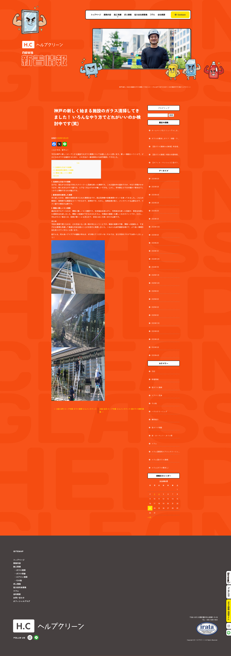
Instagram (228, 626)
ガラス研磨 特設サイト (228, 611)
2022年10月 (156, 283)
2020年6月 (155, 339)
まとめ (56, 176)
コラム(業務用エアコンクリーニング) (166, 451)
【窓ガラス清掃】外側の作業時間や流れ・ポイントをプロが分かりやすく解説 (166, 154)
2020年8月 (155, 331)
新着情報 (155, 379)
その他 (154, 403)
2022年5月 (155, 315)
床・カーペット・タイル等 (162, 435)
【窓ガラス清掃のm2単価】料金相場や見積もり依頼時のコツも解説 (166, 146)
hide (78, 163)
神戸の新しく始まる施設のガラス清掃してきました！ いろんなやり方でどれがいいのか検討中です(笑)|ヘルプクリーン (155, 87)
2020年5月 (155, 347)
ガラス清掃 (21, 570)
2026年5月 (155, 186)
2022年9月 (155, 291)
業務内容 (107, 14)
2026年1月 (155, 218)
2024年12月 (156, 259)
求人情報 (128, 14)
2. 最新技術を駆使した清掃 (63, 170)
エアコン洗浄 (157, 395)
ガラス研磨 (21, 573)
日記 (153, 371)
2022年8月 (155, 299)
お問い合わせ (179, 14)
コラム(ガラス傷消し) (160, 467)
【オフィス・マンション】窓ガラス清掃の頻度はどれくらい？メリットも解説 (166, 162)
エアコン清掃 (21, 577)
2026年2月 (155, 210)
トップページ (96, 14)
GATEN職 (228, 578)
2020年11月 (156, 323)
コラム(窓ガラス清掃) (160, 459)
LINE (228, 632)
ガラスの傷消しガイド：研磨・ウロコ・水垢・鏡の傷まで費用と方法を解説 (166, 138)
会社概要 (161, 14)
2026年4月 (155, 194)
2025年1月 (155, 251)
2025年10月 (156, 226)
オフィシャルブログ (21, 601)
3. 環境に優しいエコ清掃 (62, 173)
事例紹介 (155, 419)
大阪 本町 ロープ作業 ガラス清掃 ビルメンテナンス (75, 409)
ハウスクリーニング (159, 411)
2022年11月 (155, 275)
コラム (152, 14)
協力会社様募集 (141, 14)
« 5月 (149, 517)
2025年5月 (155, 235)
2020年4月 (155, 355)
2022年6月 (155, 307)
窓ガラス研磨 (157, 427)
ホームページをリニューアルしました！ (166, 130)
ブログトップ (163, 108)
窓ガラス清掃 (157, 387)
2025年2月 (155, 243)
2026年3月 (155, 202)
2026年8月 (155, 178)
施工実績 (118, 14)
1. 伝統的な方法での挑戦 (62, 167)
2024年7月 (155, 267)
